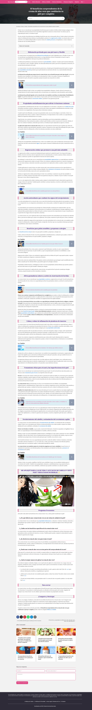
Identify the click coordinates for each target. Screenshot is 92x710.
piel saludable (47, 61)
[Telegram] (31, 616)
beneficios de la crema (25, 232)
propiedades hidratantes (45, 521)
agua (38, 143)
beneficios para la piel (29, 311)
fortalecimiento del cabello (47, 422)
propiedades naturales (25, 69)
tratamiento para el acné (31, 372)
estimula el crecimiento (54, 169)
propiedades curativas (44, 279)
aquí (68, 569)
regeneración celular (56, 38)
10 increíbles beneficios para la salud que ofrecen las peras (29, 620)
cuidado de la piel (69, 106)
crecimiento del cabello (45, 426)
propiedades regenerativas (51, 159)
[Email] (35, 616)
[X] (21, 616)
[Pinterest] (24, 616)
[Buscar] (26, 2)
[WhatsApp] (28, 616)
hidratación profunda (42, 55)
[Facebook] (17, 616)
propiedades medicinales (53, 328)
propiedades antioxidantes (27, 313)
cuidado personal (50, 39)
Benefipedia (11, 2)
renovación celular (37, 98)
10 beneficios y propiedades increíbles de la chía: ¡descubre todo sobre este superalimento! (62, 620)
